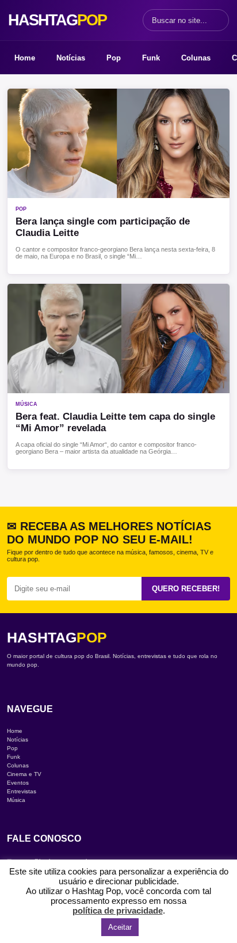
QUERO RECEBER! (186, 588)
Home (24, 58)
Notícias (70, 58)
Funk (151, 58)
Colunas (196, 58)
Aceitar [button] (120, 927)
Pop (113, 58)
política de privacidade (117, 910)
